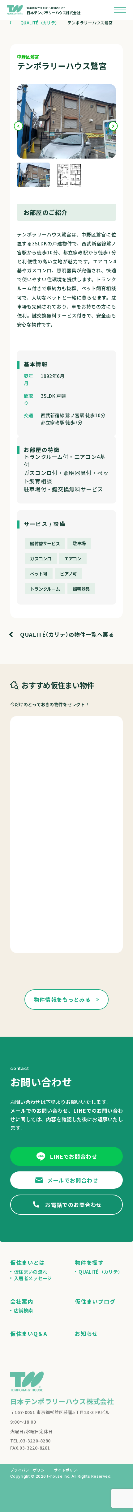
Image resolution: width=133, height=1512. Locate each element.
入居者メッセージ (33, 1278)
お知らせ (86, 1333)
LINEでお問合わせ (73, 1156)
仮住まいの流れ (30, 1271)
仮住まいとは (27, 1262)
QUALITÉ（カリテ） (100, 1271)
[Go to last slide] (19, 126)
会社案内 (21, 1301)
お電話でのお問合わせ (73, 1204)
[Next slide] (113, 126)
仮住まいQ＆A (28, 1333)
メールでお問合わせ (72, 1180)
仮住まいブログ (95, 1301)
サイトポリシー (67, 1469)
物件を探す (89, 1262)
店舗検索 (23, 1310)
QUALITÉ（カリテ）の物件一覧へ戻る (67, 634)
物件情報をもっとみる (62, 999)
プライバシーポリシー (29, 1469)
